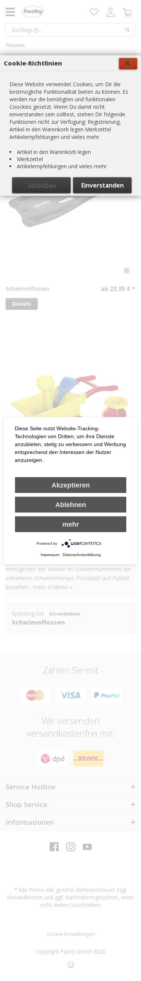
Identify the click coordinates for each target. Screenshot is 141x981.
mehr (70, 524)
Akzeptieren (71, 485)
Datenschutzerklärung (82, 555)
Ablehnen (70, 505)
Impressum (50, 555)
